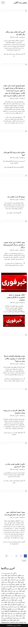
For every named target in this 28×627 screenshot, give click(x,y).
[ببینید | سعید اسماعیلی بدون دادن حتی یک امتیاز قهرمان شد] (14, 499)
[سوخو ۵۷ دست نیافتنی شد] (14, 184)
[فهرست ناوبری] (3, 2)
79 (6, 556)
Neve (19, 625)
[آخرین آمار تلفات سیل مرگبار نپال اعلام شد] (14, 19)
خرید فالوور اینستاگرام (17, 575)
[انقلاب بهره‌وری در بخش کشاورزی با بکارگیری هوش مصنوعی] (14, 282)
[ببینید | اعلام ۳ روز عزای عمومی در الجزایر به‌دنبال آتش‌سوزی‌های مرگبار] (14, 230)
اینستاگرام (9, 618)
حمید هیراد (16, 618)
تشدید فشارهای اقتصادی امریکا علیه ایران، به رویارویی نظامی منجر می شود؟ (14, 358)
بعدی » (24, 560)
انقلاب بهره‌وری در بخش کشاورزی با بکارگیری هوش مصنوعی (16, 297)
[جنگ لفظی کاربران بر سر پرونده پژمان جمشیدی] (14, 398)
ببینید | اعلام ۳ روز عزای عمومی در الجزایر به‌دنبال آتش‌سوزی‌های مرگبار (14, 244)
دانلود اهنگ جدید (6, 575)
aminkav (22, 37)
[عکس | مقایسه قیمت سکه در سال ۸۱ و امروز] (14, 451)
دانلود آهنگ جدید (21, 586)
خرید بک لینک (15, 580)
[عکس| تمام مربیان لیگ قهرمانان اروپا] (14, 140)
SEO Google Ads (20, 622)
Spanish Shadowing (10, 611)
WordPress (10, 625)
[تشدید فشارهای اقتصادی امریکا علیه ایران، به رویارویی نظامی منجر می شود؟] (14, 343)
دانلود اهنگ (8, 595)
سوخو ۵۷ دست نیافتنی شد (16, 197)
